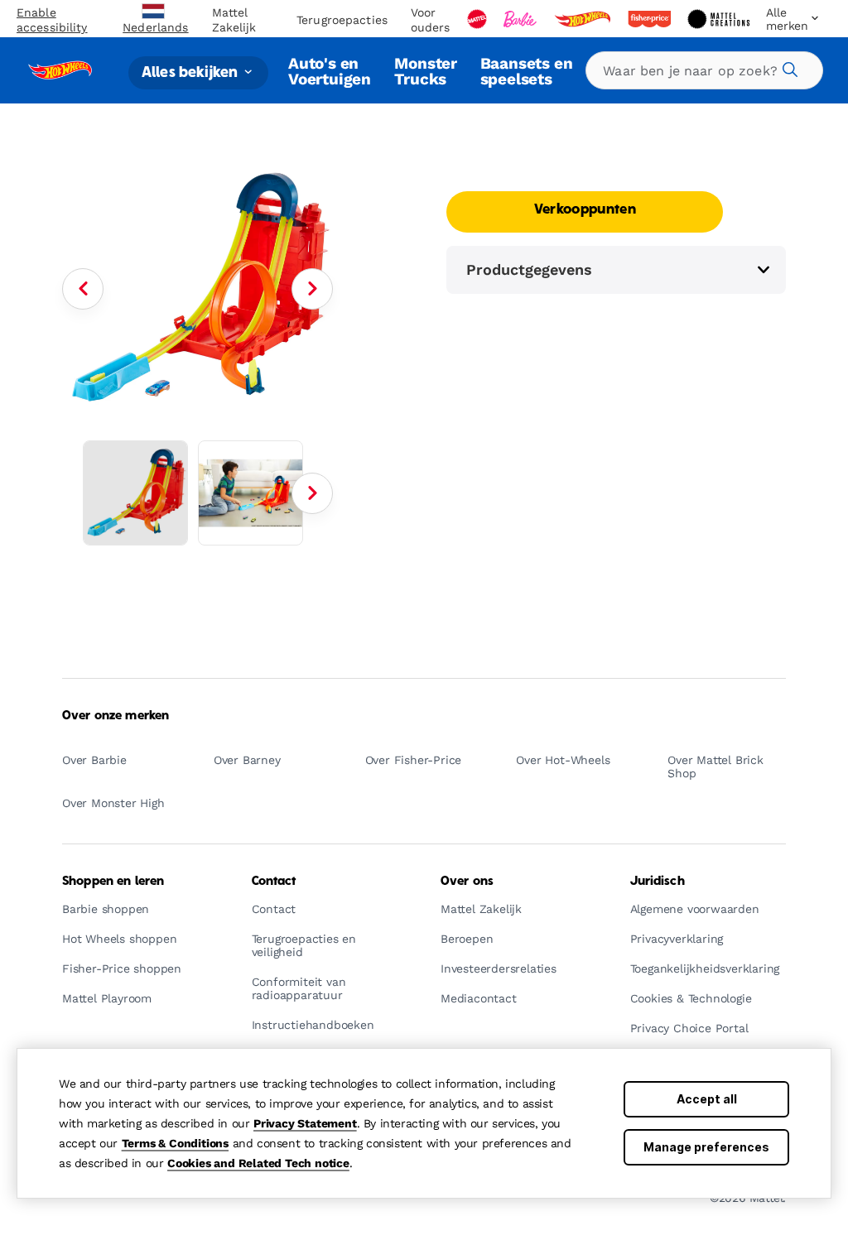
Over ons (467, 881)
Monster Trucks (425, 71)
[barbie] (522, 19)
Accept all (707, 1099)
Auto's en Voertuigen (329, 71)
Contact (274, 881)
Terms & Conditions (175, 1143)
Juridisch (657, 881)
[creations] (720, 19)
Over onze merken (115, 716)
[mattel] (478, 19)
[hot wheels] (584, 19)
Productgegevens (529, 269)
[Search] (787, 67)
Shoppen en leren (113, 881)
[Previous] (83, 289)
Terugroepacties (342, 19)
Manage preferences (706, 1147)
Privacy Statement (305, 1123)
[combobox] (704, 70)
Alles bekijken (191, 72)
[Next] (312, 289)
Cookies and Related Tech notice (258, 1163)
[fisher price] (651, 19)
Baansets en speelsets (526, 71)
